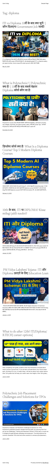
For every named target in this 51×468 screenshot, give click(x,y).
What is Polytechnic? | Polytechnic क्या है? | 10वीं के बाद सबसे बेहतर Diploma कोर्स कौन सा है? (24, 86)
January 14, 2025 (7, 253)
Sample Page (44, 3)
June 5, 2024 (6, 438)
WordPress (45, 462)
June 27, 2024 (6, 376)
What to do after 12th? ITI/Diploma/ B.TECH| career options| (25, 333)
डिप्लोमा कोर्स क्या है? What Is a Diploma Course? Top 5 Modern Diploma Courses (25, 150)
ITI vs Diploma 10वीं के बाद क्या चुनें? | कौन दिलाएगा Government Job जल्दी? (24, 24)
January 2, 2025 (7, 315)
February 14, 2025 (7, 193)
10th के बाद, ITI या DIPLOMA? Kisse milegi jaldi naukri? (24, 211)
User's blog (6, 3)
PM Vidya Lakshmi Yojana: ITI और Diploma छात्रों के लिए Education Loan (25, 271)
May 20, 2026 (6, 66)
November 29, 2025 (8, 130)
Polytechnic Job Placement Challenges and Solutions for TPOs (24, 394)
